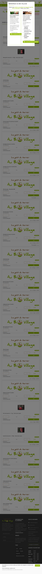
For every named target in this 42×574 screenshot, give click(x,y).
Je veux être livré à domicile (31, 41)
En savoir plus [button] (14, 32)
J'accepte (37, 565)
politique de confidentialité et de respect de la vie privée (12, 569)
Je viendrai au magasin (17, 34)
